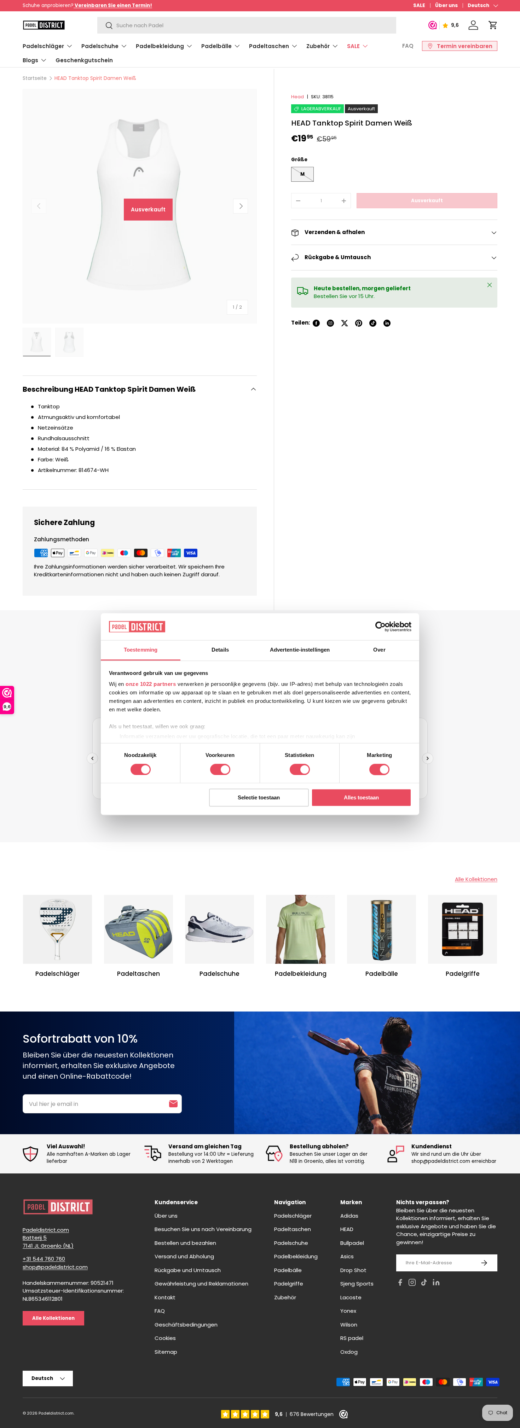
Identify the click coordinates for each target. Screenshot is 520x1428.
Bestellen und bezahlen (185, 1243)
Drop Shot (353, 1270)
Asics (347, 1256)
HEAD (346, 1229)
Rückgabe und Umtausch (188, 1270)
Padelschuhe (100, 46)
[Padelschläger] (57, 929)
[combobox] (246, 25)
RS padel (351, 1338)
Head (297, 96)
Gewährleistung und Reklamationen (201, 1283)
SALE (419, 5)
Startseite (35, 78)
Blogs (30, 60)
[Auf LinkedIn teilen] (387, 323)
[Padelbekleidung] (300, 929)
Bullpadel (352, 1243)
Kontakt (165, 1297)
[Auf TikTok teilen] (373, 323)
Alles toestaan (361, 798)
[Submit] (173, 1104)
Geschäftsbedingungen (186, 1324)
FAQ (408, 45)
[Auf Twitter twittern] (344, 323)
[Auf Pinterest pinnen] (359, 323)
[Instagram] (412, 1283)
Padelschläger (43, 46)
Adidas (349, 1215)
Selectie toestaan (259, 798)
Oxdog (349, 1352)
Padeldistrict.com (56, 1413)
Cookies (165, 1338)
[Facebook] (400, 1283)
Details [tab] (220, 650)
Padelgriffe (463, 974)
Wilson (348, 1324)
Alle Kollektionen (476, 879)
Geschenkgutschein (84, 60)
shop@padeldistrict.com (55, 1267)
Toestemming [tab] (140, 650)
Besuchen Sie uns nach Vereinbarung (203, 1229)
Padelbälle (216, 46)
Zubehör (318, 46)
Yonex (348, 1311)
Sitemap (166, 1352)
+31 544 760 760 (44, 1259)
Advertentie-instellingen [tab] (300, 650)
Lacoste (351, 1297)
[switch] (220, 769)
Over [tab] (379, 650)
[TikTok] (424, 1283)
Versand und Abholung (184, 1256)
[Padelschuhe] (219, 929)
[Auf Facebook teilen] (316, 323)
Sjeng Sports (357, 1283)
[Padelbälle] (381, 929)
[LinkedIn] (436, 1283)
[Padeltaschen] (138, 929)
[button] (493, 25)
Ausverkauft (427, 200)
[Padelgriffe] (462, 929)
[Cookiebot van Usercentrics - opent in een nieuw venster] (380, 626)
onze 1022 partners (151, 684)
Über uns (446, 5)
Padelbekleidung (160, 46)
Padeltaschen (269, 46)
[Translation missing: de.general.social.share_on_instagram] (330, 323)
